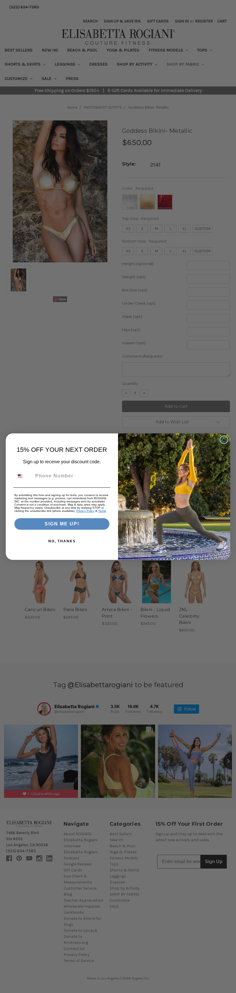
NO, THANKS (62, 541)
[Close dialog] (223, 439)
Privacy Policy (85, 510)
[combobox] (24, 475)
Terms (102, 510)
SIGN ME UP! (62, 523)
